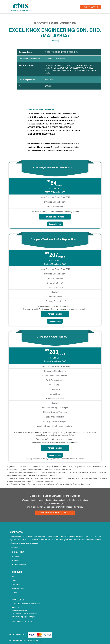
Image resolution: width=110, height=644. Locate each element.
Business (15, 560)
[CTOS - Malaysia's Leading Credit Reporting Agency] (22, 6)
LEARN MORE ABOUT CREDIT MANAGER (55, 512)
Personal (15, 556)
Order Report (55, 313)
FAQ (13, 576)
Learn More (14, 547)
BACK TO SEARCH (91, 7)
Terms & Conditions (19, 588)
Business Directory (19, 564)
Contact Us (16, 584)
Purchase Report (55, 216)
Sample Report (55, 224)
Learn (14, 580)
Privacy (14, 592)
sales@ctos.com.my (24, 621)
